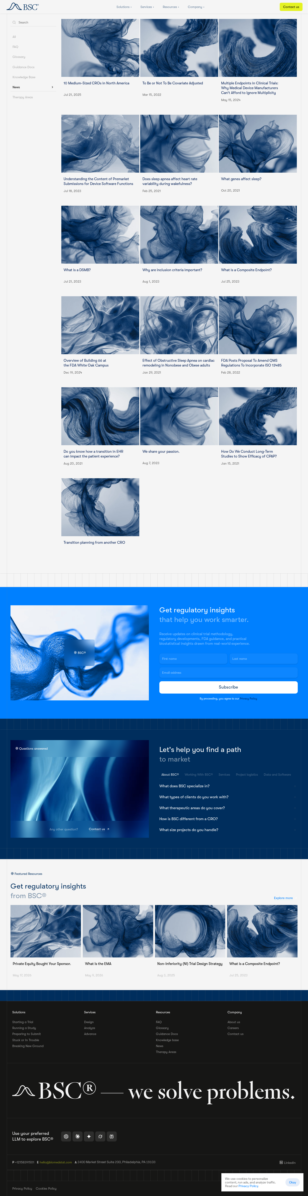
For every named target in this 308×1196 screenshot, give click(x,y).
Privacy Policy (248, 698)
